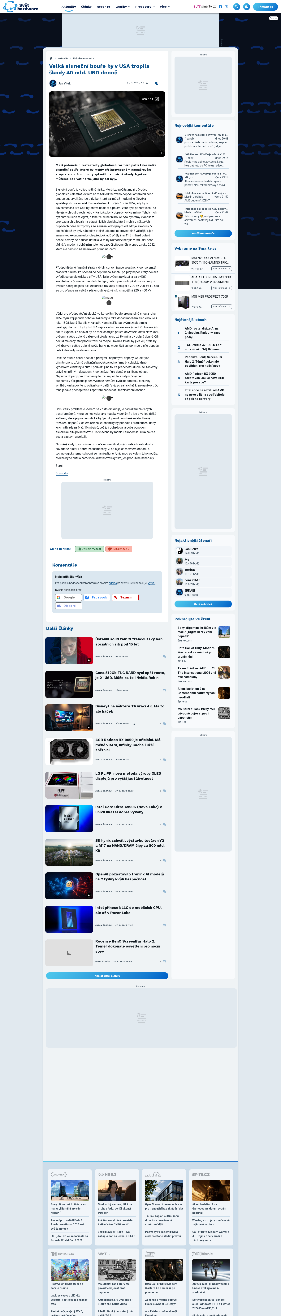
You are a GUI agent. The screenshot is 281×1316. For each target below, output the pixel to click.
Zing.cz (182, 660)
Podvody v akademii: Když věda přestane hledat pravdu (163, 1234)
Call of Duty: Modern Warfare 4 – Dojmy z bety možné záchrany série (210, 1236)
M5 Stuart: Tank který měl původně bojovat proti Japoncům (196, 713)
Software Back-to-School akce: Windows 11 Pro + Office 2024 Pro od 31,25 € (211, 1304)
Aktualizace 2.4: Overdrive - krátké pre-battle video (115, 1301)
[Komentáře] (156, 84)
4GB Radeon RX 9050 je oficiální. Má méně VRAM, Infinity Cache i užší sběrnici (128, 745)
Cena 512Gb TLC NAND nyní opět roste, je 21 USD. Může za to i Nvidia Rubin (130, 675)
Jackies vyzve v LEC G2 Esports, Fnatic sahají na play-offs (70, 1299)
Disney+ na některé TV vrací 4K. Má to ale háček (129, 708)
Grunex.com (185, 640)
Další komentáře (203, 233)
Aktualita (63, 58)
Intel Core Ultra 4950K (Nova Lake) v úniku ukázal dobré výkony (128, 809)
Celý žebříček (203, 604)
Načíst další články (107, 975)
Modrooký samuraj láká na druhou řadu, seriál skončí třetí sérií (115, 1208)
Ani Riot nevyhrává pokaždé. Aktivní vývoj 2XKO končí (115, 1222)
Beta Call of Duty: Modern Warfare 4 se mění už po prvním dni (196, 652)
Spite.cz (182, 701)
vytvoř (151, 583)
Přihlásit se (265, 6)
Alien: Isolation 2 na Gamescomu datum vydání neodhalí (196, 693)
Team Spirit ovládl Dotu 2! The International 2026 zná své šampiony (197, 673)
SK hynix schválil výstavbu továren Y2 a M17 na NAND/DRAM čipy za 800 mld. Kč (130, 845)
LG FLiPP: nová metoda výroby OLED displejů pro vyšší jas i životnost (128, 776)
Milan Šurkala (103, 656)
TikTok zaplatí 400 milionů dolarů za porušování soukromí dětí (162, 1220)
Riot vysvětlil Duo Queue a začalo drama (67, 1286)
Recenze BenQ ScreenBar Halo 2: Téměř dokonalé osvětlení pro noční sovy (127, 946)
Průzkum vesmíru (83, 58)
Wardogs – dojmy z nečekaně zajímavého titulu (211, 1222)
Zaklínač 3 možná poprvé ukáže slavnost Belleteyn (161, 1301)
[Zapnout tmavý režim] (246, 6)
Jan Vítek (64, 83)
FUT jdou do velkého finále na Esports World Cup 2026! (69, 1238)
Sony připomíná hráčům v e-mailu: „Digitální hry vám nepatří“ (197, 632)
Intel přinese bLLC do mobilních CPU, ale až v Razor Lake (128, 910)
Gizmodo (62, 473)
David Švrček (102, 961)
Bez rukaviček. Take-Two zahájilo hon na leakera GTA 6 (116, 1234)
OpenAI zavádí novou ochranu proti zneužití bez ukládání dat (164, 1206)
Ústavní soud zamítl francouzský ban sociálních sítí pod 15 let (128, 641)
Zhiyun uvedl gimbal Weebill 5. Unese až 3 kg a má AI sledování (211, 1288)
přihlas (113, 583)
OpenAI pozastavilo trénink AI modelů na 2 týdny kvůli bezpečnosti (129, 876)
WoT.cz (182, 721)
